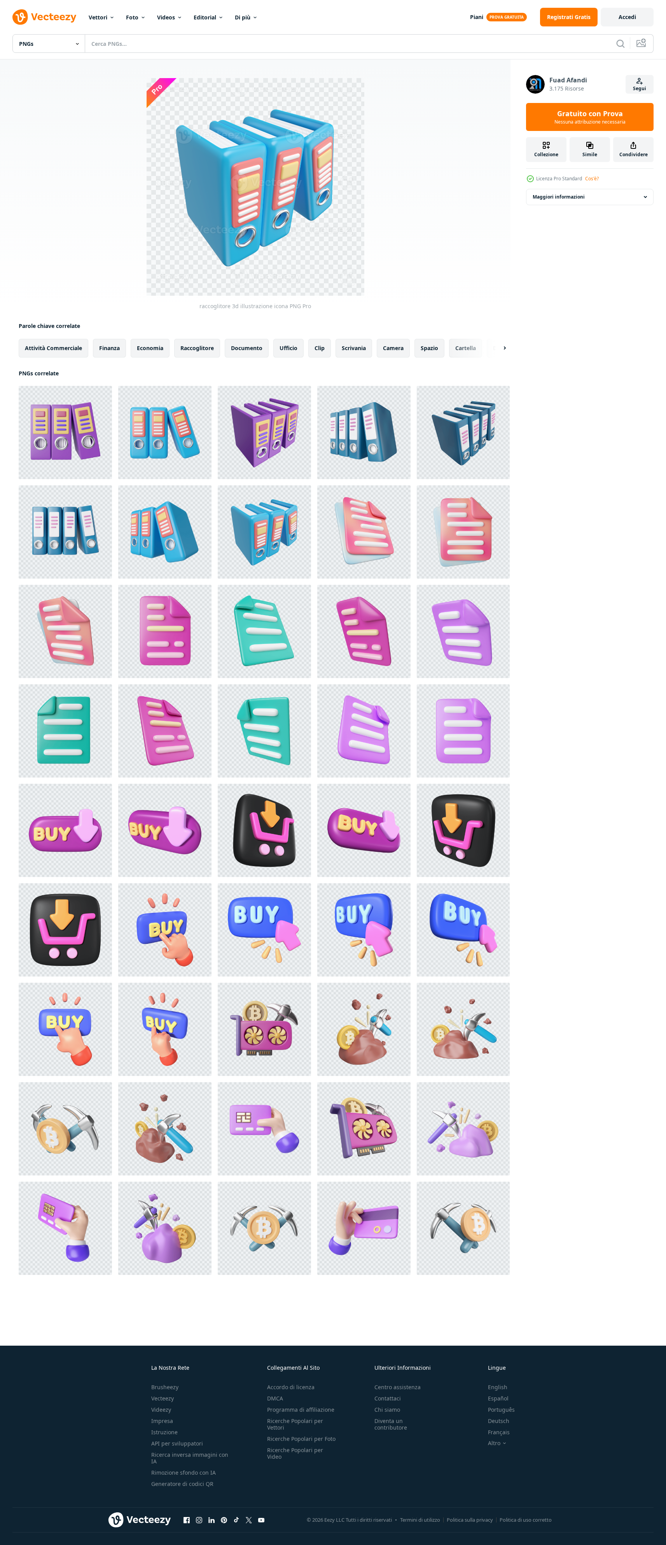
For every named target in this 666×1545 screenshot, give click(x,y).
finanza (109, 348)
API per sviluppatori (177, 1443)
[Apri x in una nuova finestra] (249, 1520)
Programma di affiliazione (300, 1409)
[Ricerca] (620, 43)
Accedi (627, 17)
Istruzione (164, 1432)
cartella (465, 348)
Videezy (161, 1409)
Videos (166, 17)
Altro (494, 1443)
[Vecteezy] (44, 17)
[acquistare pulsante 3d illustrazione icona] (65, 830)
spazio (429, 348)
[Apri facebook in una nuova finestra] (187, 1520)
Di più (242, 17)
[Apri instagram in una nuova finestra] (199, 1520)
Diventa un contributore (390, 1424)
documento (246, 348)
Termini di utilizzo (420, 1519)
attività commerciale (53, 348)
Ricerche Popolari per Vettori (295, 1424)
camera (393, 348)
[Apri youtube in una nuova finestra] (261, 1520)
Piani (476, 17)
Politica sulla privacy (470, 1519)
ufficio (288, 348)
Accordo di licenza (291, 1387)
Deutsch (498, 1421)
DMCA (275, 1398)
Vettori (98, 17)
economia (150, 348)
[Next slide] (498, 348)
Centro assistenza (397, 1387)
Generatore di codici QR (182, 1483)
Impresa (162, 1421)
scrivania (354, 348)
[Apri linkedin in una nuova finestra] (211, 1520)
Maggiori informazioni (559, 197)
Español (498, 1398)
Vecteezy (162, 1398)
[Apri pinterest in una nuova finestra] (224, 1520)
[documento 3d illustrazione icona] (364, 532)
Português (501, 1409)
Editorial (205, 17)
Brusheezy (164, 1387)
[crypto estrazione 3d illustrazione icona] (264, 1029)
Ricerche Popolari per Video (295, 1453)
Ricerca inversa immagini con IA (189, 1458)
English (497, 1387)
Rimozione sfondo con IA (183, 1472)
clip (320, 348)
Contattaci (387, 1398)
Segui (639, 88)
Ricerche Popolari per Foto (301, 1438)
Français (499, 1432)
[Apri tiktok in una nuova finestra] (236, 1520)
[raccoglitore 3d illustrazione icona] (65, 432)
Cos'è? (592, 178)
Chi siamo (387, 1409)
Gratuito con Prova (590, 117)
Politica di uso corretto (526, 1519)
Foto (132, 17)
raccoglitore (197, 348)
